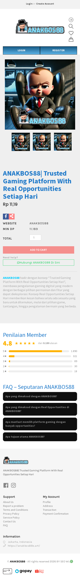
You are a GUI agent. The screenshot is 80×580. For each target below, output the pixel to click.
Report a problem (13, 506)
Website (10, 223)
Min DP (8, 229)
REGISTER (58, 50)
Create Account (45, 3)
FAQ (5, 525)
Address (48, 506)
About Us (8, 502)
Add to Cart (38, 249)
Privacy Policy (11, 513)
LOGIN (21, 50)
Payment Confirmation (56, 513)
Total (7, 238)
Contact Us (9, 521)
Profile (47, 502)
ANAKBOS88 (11, 278)
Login (29, 3)
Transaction (49, 510)
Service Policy (11, 517)
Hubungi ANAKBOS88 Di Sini (40, 262)
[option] (40, 94)
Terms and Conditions (15, 510)
